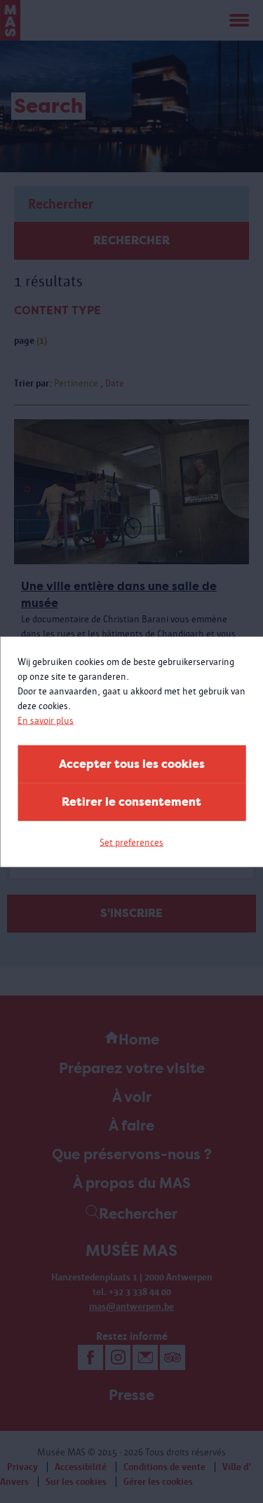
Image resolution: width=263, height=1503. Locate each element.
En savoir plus (46, 720)
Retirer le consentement (131, 801)
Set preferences (131, 842)
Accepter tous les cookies (132, 763)
